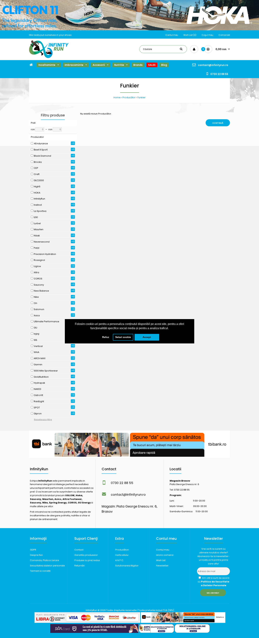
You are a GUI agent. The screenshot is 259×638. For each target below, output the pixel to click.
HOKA (37, 192)
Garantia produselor (86, 555)
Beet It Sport (41, 149)
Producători (122, 549)
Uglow (37, 266)
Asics (37, 315)
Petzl (36, 248)
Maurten (38, 229)
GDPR (33, 549)
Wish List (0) (189, 35)
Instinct (38, 205)
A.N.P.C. (119, 560)
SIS (35, 340)
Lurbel (37, 223)
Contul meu (171, 35)
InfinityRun (39, 198)
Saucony (39, 284)
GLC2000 (39, 180)
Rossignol (39, 260)
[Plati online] (87, 622)
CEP (36, 168)
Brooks (38, 162)
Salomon (39, 309)
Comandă (224, 35)
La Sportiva (40, 211)
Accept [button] (147, 337)
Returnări (79, 565)
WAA (36, 352)
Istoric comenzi (165, 555)
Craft (36, 174)
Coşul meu (207, 35)
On (35, 303)
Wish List (160, 560)
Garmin (38, 364)
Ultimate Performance (46, 321)
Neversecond (42, 241)
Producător (128, 97)
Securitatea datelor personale (47, 565)
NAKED (37, 389)
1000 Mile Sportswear (46, 370)
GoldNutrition (41, 377)
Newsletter (162, 565)
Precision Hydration (45, 254)
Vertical (38, 346)
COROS (38, 278)
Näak (37, 235)
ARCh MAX (39, 358)
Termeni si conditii (40, 571)
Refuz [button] (105, 337)
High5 (37, 186)
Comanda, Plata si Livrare (44, 560)
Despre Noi (36, 555)
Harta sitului (121, 555)
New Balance (41, 290)
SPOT (37, 407)
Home (117, 97)
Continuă (217, 123)
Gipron (38, 413)
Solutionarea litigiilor (126, 565)
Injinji (36, 333)
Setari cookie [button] (123, 337)
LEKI (36, 217)
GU (35, 327)
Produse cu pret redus (87, 560)
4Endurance (41, 143)
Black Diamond (42, 156)
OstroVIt (38, 395)
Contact (79, 549)
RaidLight (39, 401)
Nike (36, 297)
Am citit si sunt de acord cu (213, 581)
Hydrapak (39, 383)
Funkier (141, 97)
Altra (36, 272)
